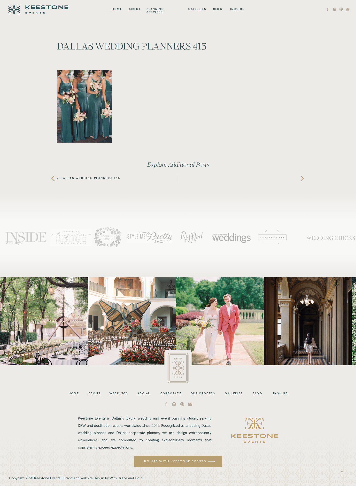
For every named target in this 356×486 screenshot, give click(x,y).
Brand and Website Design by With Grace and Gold (102, 478)
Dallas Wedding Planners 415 (91, 178)
